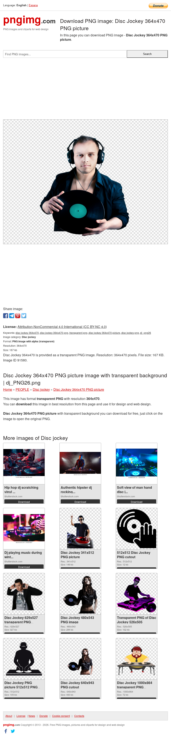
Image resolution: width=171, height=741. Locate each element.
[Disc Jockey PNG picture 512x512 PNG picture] (24, 658)
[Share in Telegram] (11, 315)
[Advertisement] (85, 90)
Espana (33, 5)
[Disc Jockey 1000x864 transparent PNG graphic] (136, 659)
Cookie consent (61, 715)
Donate (43, 715)
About (8, 715)
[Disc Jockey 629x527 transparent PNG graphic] (24, 594)
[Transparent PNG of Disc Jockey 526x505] (136, 593)
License (20, 715)
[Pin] (17, 315)
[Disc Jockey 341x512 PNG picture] (80, 528)
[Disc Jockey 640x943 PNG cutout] (80, 659)
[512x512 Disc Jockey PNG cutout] (136, 528)
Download (24, 501)
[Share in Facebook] (5, 315)
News (32, 715)
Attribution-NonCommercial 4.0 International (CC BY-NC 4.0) (62, 326)
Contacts (79, 715)
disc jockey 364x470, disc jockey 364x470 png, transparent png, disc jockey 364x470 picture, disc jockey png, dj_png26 (83, 332)
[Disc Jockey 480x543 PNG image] (80, 594)
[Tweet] (23, 315)
